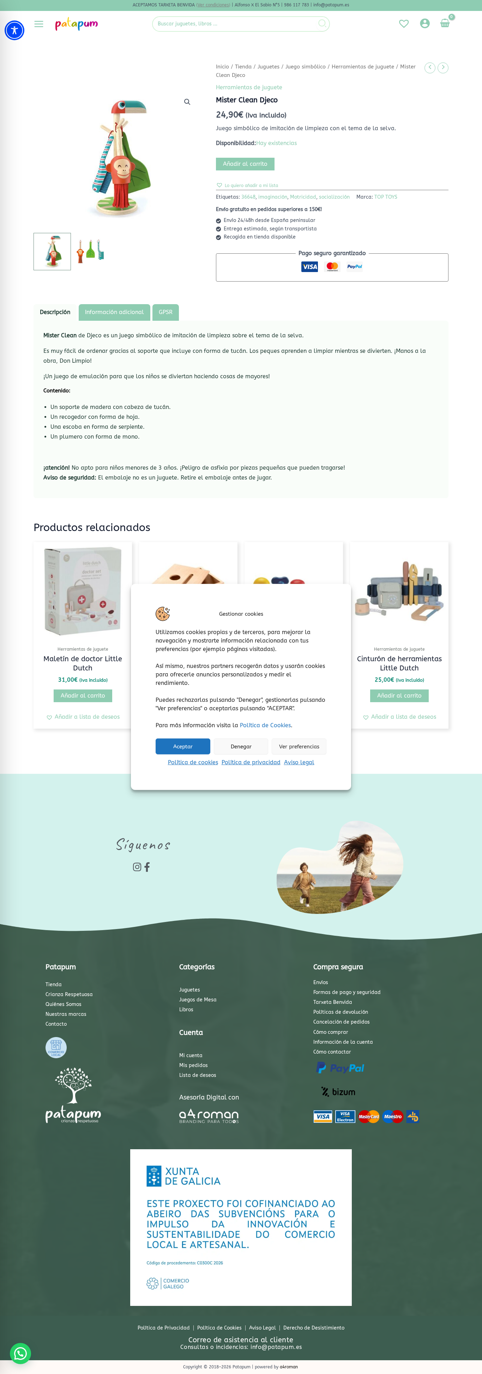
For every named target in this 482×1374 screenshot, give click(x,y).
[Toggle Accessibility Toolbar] (14, 30)
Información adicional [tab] (114, 312)
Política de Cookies (265, 725)
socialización (334, 197)
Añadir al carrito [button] (83, 695)
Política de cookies (193, 762)
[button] (187, 102)
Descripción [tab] (55, 312)
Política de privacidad (251, 762)
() (213, 4)
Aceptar (183, 746)
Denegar (241, 746)
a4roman (289, 1366)
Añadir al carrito (245, 164)
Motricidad (303, 197)
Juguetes (268, 67)
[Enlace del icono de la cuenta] (425, 23)
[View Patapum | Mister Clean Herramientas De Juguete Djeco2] (95, 251)
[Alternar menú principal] (38, 23)
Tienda (243, 67)
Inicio (222, 67)
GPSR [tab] (166, 312)
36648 (248, 197)
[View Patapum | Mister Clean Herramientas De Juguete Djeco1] (52, 251)
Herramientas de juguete (363, 67)
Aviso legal (299, 762)
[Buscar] (322, 24)
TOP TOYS (385, 197)
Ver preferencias (299, 746)
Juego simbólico (305, 67)
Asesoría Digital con (209, 1097)
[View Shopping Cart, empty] (445, 24)
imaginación (272, 197)
